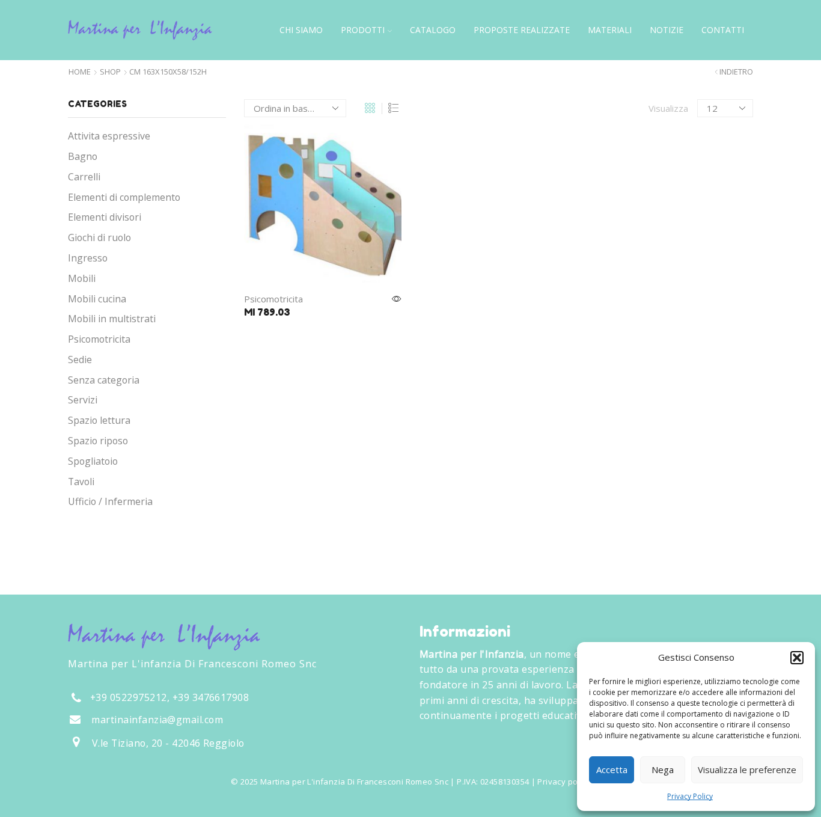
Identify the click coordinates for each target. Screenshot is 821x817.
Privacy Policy (690, 796)
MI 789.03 (267, 312)
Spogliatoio (93, 461)
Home (80, 72)
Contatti (722, 29)
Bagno (82, 156)
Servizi (82, 399)
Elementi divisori (104, 217)
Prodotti (363, 29)
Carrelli (84, 176)
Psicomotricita (273, 299)
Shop (110, 72)
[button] (797, 658)
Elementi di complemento (124, 197)
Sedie (80, 359)
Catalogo (433, 29)
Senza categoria (103, 380)
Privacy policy (563, 781)
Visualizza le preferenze (747, 769)
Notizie (666, 29)
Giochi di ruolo (99, 237)
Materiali (610, 29)
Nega (663, 769)
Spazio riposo (98, 440)
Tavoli (81, 481)
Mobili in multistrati (112, 318)
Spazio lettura (99, 420)
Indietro (736, 72)
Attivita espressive (109, 135)
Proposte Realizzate (522, 29)
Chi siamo (301, 29)
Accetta (611, 769)
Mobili (82, 278)
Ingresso (88, 258)
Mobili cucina (97, 298)
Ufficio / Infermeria (110, 501)
